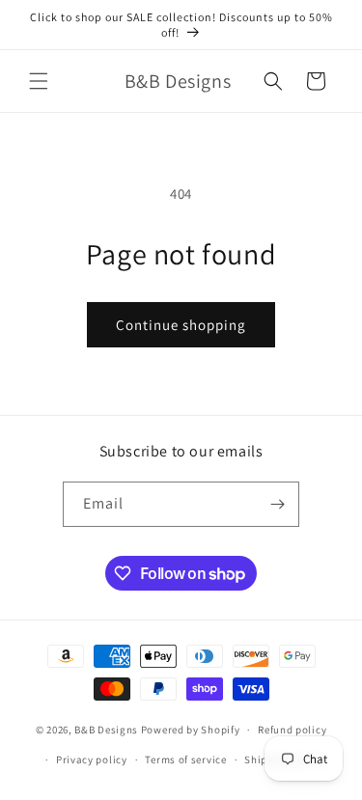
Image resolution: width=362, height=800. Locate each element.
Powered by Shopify (190, 729)
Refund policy (292, 729)
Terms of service (185, 759)
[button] (38, 81)
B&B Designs (106, 729)
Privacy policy (91, 759)
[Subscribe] (277, 504)
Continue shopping (181, 325)
